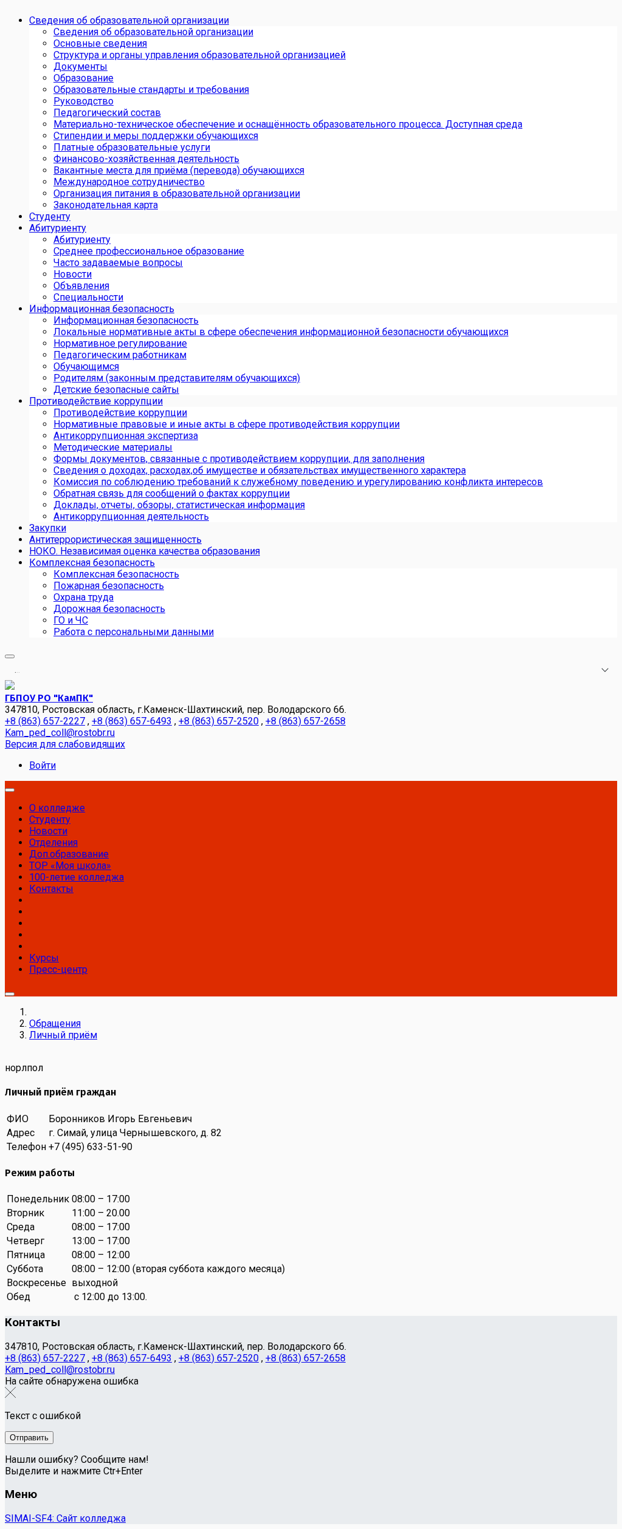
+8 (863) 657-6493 (132, 721)
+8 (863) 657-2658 (305, 721)
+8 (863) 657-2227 (45, 721)
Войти (42, 765)
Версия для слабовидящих (65, 744)
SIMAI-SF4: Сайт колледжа (65, 1518)
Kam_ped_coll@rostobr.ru (60, 732)
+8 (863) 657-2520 (219, 721)
